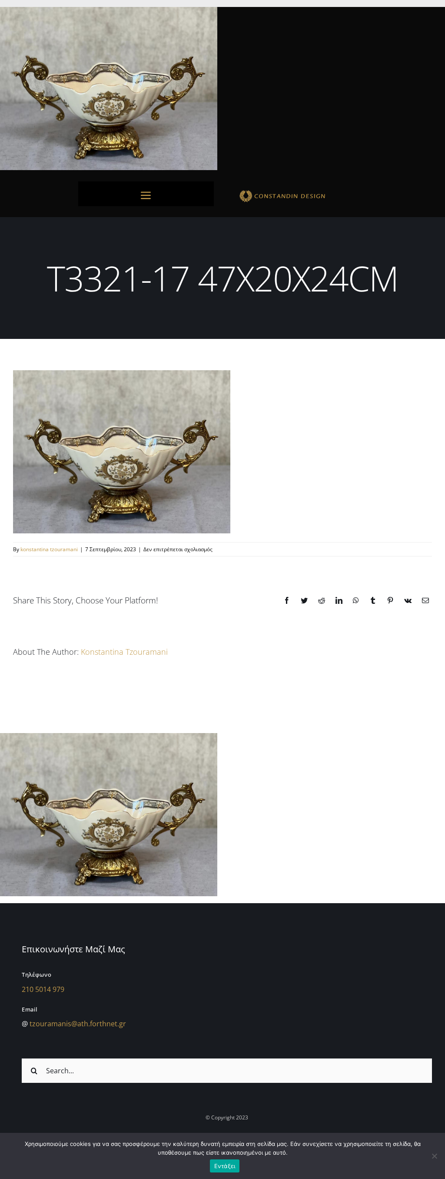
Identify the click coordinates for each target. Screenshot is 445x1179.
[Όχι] (434, 1156)
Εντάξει (225, 1165)
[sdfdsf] (299, 191)
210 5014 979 (43, 989)
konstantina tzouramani (49, 549)
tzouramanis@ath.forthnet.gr (78, 1023)
